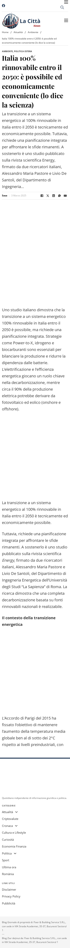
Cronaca (7, 826)
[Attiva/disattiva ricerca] (62, 7)
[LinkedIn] (53, 196)
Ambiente (33, 32)
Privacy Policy (11, 896)
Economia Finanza (14, 846)
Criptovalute (10, 819)
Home (5, 32)
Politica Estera (23, 51)
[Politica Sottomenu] (15, 853)
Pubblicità (8, 903)
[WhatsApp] (59, 196)
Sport (5, 860)
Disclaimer (9, 889)
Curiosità (8, 839)
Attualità (18, 32)
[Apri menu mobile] (66, 1)
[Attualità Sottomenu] (16, 812)
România (8, 874)
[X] (48, 196)
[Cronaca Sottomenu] (16, 825)
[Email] (65, 196)
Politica (7, 853)
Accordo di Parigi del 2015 (27, 718)
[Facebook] (42, 196)
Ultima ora (9, 867)
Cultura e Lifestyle (14, 832)
